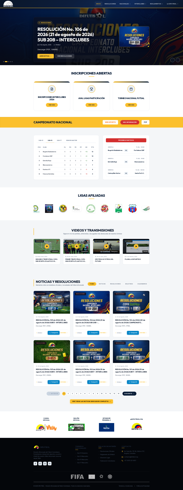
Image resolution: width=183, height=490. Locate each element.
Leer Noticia (44, 61)
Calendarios (142, 284)
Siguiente (128, 393)
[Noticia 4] (10, 61)
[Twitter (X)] (40, 463)
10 (101, 393)
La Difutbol (172, 4)
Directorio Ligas (105, 457)
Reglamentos (155, 4)
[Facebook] (35, 463)
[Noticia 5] (12, 61)
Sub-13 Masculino (82, 456)
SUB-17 (59, 140)
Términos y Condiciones (126, 486)
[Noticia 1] (3, 61)
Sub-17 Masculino (82, 462)
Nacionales (124, 4)
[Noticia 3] (8, 61)
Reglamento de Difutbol (107, 454)
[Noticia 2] (6, 61)
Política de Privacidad (143, 486)
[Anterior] (172, 60)
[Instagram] (45, 463)
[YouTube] (49, 463)
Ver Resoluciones (64, 61)
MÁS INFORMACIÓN (130, 122)
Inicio (98, 4)
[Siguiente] (178, 60)
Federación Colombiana (107, 461)
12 (110, 393)
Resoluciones (110, 4)
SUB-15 (50, 140)
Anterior (54, 393)
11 (105, 393)
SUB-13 (41, 140)
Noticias (102, 284)
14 (118, 393)
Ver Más (52, 105)
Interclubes (139, 4)
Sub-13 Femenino (82, 453)
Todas (92, 284)
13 (114, 393)
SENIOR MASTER (71, 140)
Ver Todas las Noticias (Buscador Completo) (90, 401)
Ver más (63, 332)
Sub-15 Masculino (82, 459)
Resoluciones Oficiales (107, 451)
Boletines (129, 284)
